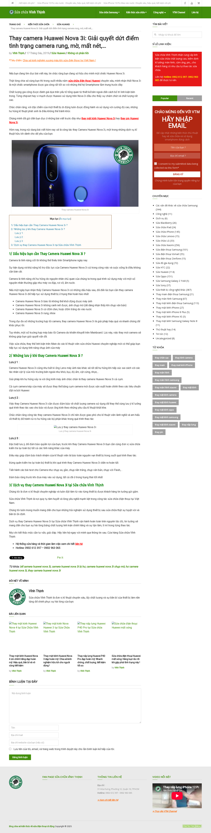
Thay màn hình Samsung (169, 298)
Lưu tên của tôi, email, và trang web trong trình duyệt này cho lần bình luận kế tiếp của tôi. (64, 749)
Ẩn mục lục (65, 218)
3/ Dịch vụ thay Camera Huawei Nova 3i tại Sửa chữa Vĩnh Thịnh (46, 245)
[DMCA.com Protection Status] (192, 827)
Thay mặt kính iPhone (167, 307)
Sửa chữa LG (162, 240)
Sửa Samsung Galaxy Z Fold (171, 280)
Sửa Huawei (63, 24)
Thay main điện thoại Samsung (172, 294)
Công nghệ (158, 12)
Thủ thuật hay (163, 329)
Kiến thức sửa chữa (135, 12)
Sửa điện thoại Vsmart (168, 254)
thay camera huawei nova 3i (44, 570)
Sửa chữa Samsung (108, 12)
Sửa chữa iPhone (165, 231)
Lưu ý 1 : (19, 233)
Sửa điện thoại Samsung (169, 249)
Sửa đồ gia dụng (164, 263)
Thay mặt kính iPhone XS (169, 316)
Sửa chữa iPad (163, 227)
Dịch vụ (160, 218)
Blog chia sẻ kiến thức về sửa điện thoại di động (31, 826)
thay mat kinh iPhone (182, 365)
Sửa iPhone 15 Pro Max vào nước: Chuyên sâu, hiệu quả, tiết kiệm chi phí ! (127, 3)
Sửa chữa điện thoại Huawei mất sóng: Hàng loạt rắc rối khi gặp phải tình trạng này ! (126, 659)
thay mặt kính (189, 387)
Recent (189, 98)
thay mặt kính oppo (164, 409)
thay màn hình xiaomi (165, 387)
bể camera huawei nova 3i (35, 566)
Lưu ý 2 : (19, 237)
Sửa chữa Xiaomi (165, 245)
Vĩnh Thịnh (18, 53)
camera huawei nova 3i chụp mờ (105, 566)
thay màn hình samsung (167, 379)
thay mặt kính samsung (166, 417)
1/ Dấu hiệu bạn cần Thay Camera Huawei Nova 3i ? (39, 225)
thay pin (159, 432)
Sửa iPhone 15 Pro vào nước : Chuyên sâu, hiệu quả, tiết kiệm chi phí (58, 3)
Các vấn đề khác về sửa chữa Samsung (176, 205)
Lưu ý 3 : (19, 241)
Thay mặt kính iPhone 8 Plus (171, 312)
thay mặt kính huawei (165, 402)
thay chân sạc (162, 357)
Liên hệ (195, 12)
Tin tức (159, 333)
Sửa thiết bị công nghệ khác (170, 289)
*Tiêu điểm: (51, 60)
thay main (160, 365)
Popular (165, 98)
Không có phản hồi (78, 53)
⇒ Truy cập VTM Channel (164, 811)
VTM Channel (179, 12)
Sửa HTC (160, 267)
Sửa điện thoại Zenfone (168, 258)
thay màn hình (162, 372)
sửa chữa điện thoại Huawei (84, 80)
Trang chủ (15, 24)
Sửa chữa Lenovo (165, 236)
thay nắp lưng (189, 424)
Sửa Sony (161, 285)
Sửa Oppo (161, 276)
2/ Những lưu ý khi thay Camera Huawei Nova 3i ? (38, 229)
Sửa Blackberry (164, 222)
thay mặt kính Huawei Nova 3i (98, 118)
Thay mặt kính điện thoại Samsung (174, 303)
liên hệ (79, 543)
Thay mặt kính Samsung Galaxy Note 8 (176, 321)
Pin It (60, 557)
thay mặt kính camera (165, 394)
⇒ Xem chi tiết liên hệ (107, 799)
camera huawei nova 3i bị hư (68, 566)
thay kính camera (184, 357)
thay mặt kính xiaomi (165, 424)
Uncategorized (163, 338)
